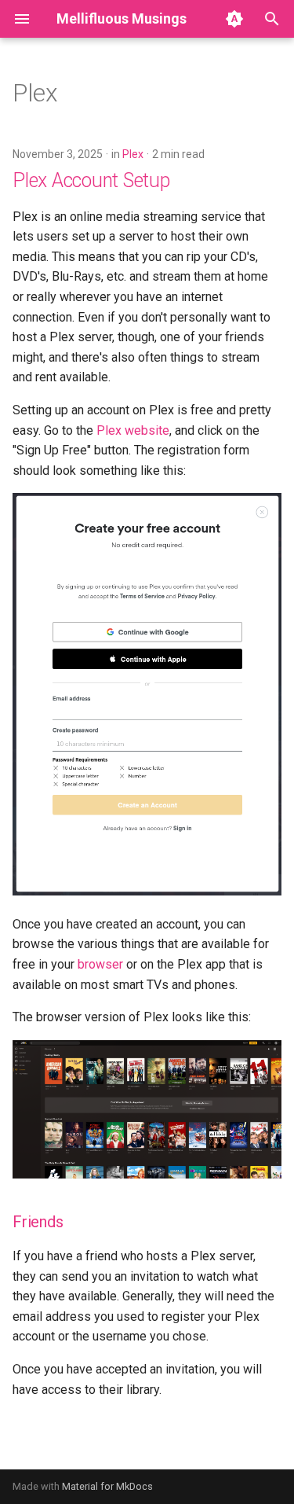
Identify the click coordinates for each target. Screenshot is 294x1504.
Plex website (132, 430)
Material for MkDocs (107, 1486)
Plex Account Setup (91, 180)
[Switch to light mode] (234, 19)
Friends (38, 1221)
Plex (132, 154)
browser (100, 964)
